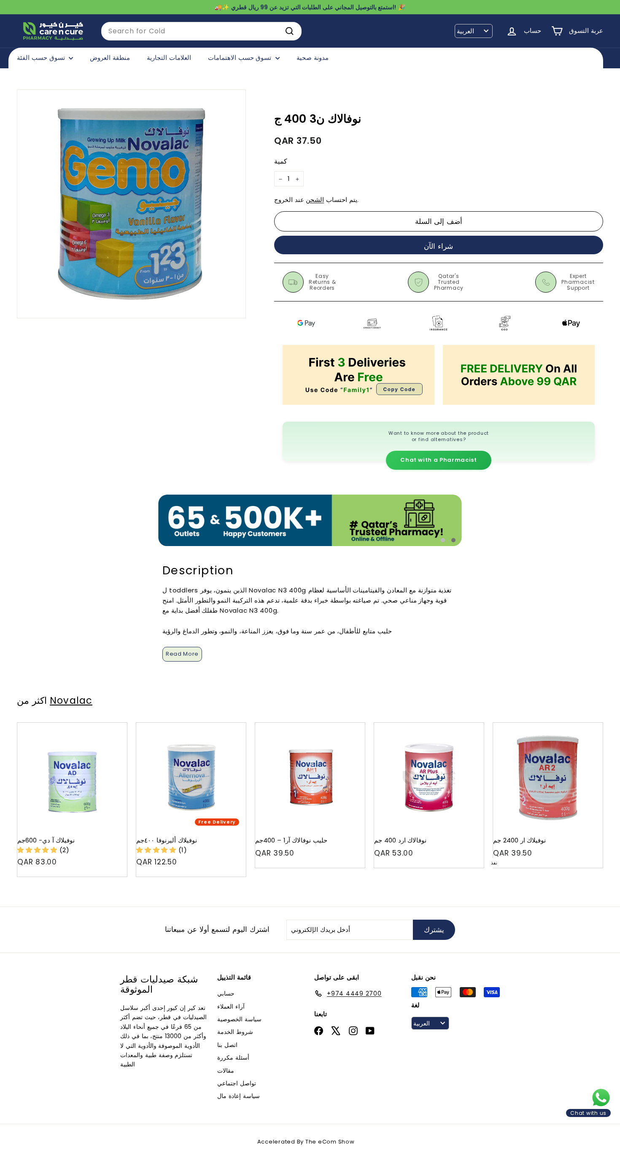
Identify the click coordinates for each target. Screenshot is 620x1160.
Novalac (71, 700)
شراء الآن (438, 246)
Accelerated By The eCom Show (306, 1142)
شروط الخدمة (235, 1032)
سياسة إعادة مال (238, 1096)
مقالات (225, 1070)
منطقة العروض (110, 57)
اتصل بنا (227, 1045)
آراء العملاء (231, 1006)
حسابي (226, 993)
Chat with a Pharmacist (438, 460)
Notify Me (588, 725)
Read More (182, 654)
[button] (38, 849)
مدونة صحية (313, 57)
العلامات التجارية (169, 57)
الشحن (315, 200)
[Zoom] (131, 204)
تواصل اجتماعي (236, 1083)
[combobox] (201, 31)
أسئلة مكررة (233, 1057)
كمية (280, 162)
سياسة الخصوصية (239, 1019)
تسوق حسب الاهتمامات (240, 57)
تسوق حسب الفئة (42, 57)
